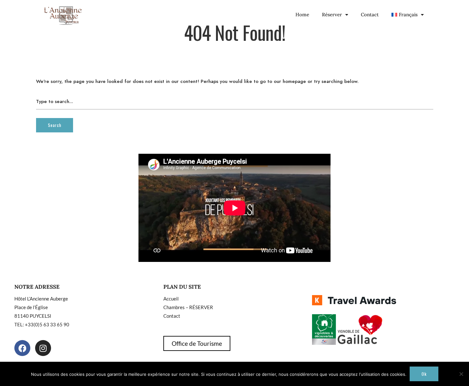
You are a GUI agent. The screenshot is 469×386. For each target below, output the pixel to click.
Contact (370, 14)
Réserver (332, 14)
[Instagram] (43, 348)
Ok (424, 373)
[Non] (461, 374)
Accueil (171, 298)
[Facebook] (22, 348)
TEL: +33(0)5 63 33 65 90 (41, 324)
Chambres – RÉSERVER (188, 307)
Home (302, 14)
